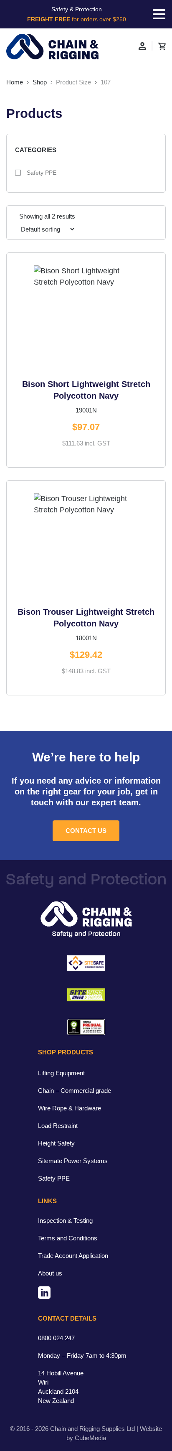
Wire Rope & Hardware (69, 1108)
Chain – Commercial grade (74, 1090)
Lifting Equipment (61, 1073)
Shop (40, 82)
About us (50, 1273)
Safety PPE (40, 172)
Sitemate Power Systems (73, 1160)
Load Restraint (58, 1125)
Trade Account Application (73, 1255)
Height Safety (56, 1143)
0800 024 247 (56, 1338)
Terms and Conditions (67, 1238)
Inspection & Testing (65, 1220)
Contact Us (86, 830)
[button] (159, 14)
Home (14, 82)
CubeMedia (90, 1437)
